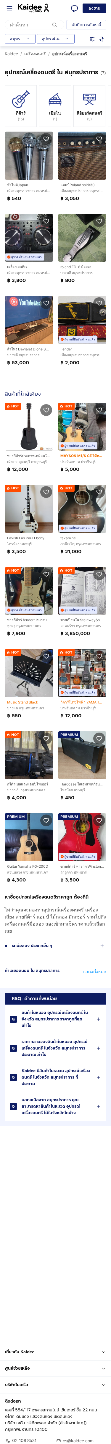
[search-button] (54, 24)
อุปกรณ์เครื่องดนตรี (69, 53)
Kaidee (11, 53)
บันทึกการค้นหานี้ (86, 25)
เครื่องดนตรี (35, 53)
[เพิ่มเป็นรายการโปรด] (46, 139)
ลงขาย (94, 8)
